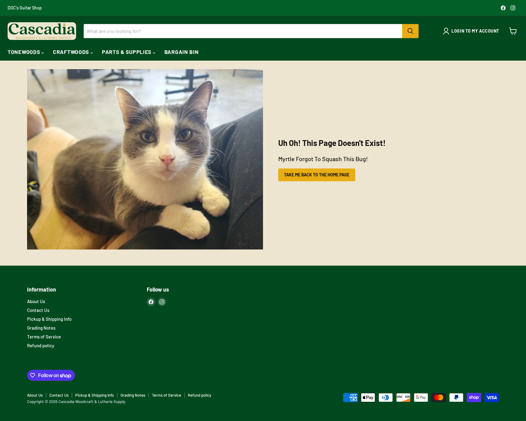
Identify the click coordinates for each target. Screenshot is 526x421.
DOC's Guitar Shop (25, 7)
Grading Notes (41, 328)
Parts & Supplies (127, 51)
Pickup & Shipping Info (49, 319)
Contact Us (38, 310)
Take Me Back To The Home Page (316, 174)
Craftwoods (71, 51)
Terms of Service (44, 336)
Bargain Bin (181, 51)
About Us (36, 301)
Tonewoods (24, 51)
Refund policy (40, 345)
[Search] (410, 31)
